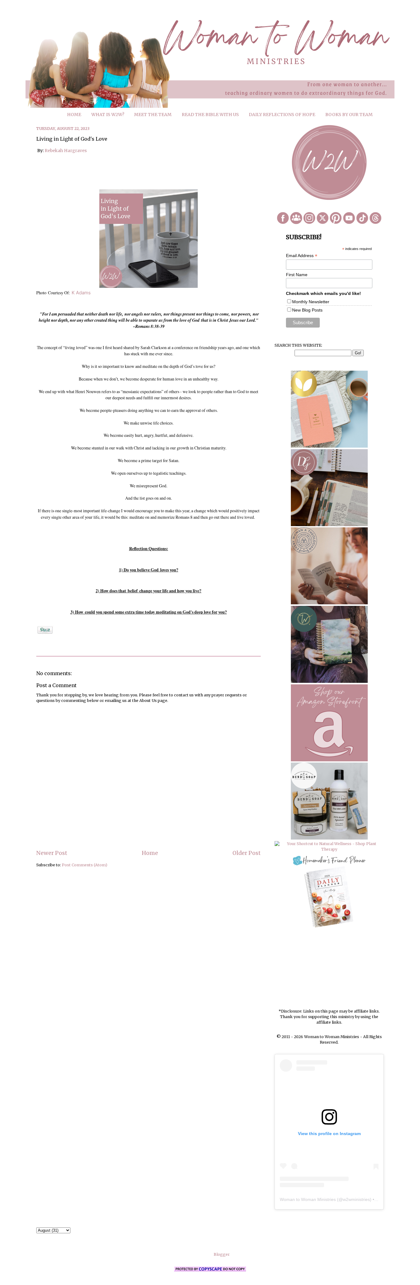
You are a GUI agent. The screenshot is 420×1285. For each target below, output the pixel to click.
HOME (74, 114)
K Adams (81, 293)
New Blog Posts (307, 310)
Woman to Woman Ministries (308, 1199)
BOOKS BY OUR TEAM (349, 114)
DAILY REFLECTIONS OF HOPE (282, 114)
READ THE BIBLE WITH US (210, 114)
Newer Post (51, 853)
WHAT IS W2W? (107, 114)
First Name (296, 274)
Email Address (301, 256)
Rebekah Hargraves (66, 150)
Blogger (221, 1254)
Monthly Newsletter (310, 301)
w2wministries (356, 1199)
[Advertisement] (329, 968)
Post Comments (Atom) (84, 865)
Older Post (246, 853)
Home (150, 853)
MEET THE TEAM (153, 114)
